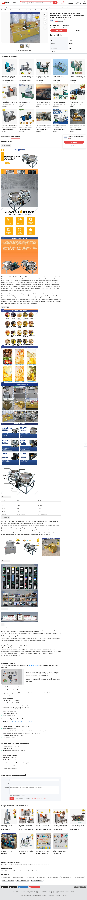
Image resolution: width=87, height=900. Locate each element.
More (2, 883)
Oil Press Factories (6, 877)
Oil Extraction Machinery (46, 9)
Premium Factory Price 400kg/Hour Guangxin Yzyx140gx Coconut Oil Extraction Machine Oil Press (77, 126)
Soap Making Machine (20, 721)
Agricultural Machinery (28, 9)
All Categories (6, 7)
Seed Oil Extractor (6, 870)
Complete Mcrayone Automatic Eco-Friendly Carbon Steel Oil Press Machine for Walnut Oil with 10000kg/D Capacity (60, 126)
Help (62, 7)
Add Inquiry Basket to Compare (25, 50)
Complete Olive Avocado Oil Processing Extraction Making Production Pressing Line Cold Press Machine (60, 77)
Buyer (56, 7)
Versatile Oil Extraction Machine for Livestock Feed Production (26, 101)
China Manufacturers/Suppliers (32, 891)
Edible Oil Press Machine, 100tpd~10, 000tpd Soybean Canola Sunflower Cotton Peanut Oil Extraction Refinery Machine (43, 101)
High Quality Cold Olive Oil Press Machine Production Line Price (8, 77)
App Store (5, 887)
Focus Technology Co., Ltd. (34, 895)
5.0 (69, 138)
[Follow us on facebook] (75, 887)
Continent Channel (59, 891)
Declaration (58, 895)
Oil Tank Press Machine (79, 877)
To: (8, 783)
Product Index (66, 891)
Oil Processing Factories (18, 877)
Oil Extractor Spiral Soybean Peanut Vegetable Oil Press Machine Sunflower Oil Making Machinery (60, 827)
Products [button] (23, 2)
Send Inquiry (59, 30)
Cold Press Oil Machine (30, 870)
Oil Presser (37, 9)
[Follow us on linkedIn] (85, 887)
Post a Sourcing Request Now (39, 798)
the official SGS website (33, 665)
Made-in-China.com (37, 892)
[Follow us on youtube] (81, 887)
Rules (85, 7)
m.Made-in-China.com (47, 892)
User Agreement (51, 895)
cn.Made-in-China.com (56, 892)
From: (7, 780)
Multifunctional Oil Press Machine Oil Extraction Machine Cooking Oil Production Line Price (43, 851)
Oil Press (13, 721)
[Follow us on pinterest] (83, 887)
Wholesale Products (43, 891)
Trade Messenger (23, 887)
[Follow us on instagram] (79, 887)
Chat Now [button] (78, 30)
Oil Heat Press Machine (66, 877)
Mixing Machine (29, 721)
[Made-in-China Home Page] (8, 2)
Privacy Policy (64, 895)
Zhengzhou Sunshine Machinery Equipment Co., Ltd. (61, 20)
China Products (22, 891)
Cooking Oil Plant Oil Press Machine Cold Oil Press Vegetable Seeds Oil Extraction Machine (60, 101)
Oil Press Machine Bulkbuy (36, 880)
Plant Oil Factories (30, 877)
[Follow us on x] (77, 887)
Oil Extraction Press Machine (23, 880)
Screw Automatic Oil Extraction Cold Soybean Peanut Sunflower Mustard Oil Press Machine (26, 77)
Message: (7, 787)
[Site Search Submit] (55, 2)
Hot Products (15, 891)
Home (2, 9)
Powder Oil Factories (41, 877)
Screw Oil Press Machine (53, 877)
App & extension (69, 7)
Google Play (13, 887)
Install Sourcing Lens (35, 887)
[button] (51, 2)
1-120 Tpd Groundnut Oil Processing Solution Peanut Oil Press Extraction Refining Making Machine (43, 126)
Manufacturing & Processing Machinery (13, 9)
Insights (72, 891)
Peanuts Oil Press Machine (8, 880)
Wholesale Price (51, 891)
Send (12, 798)
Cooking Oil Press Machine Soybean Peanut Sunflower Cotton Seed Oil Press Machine (77, 77)
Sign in (84, 3)
